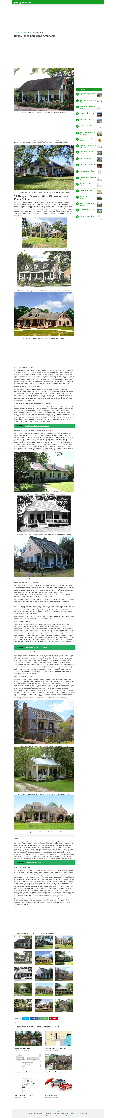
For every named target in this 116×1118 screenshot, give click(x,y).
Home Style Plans (85, 119)
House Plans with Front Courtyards (55, 1072)
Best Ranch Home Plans (87, 216)
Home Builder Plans (85, 158)
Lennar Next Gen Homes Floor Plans (55, 1048)
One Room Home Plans (86, 126)
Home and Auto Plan (51, 1095)
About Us (70, 1111)
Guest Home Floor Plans (87, 171)
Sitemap (46, 1111)
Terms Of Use (64, 1111)
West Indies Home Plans (87, 210)
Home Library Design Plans (88, 164)
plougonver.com (23, 2)
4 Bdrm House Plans (86, 190)
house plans (38, 885)
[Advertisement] (58, 18)
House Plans (18, 39)
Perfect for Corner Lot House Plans (25, 1095)
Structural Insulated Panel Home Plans (26, 1072)
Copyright (57, 1111)
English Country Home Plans (88, 94)
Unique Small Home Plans (22, 1048)
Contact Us (51, 1111)
